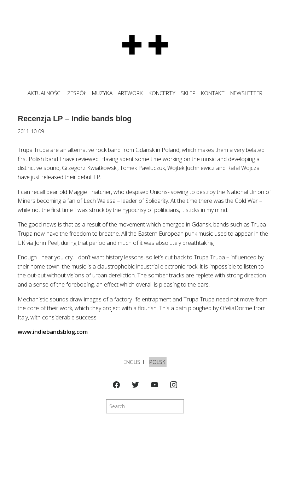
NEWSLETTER (246, 93)
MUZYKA (102, 93)
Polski (158, 362)
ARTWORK (130, 93)
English (133, 362)
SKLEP (188, 93)
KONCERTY (162, 93)
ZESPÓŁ (77, 93)
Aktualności (45, 93)
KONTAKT (213, 93)
